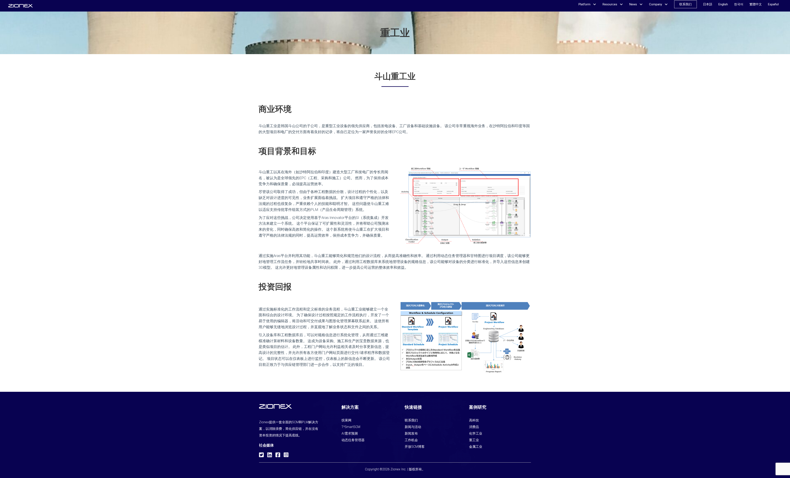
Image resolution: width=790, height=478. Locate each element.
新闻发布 (411, 433)
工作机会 (411, 440)
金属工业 (475, 447)
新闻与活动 (413, 427)
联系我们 (411, 420)
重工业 (474, 440)
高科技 (474, 420)
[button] (261, 454)
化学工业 (475, 433)
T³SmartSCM (351, 427)
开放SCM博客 (415, 447)
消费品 (474, 427)
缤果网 (346, 420)
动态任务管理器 (353, 440)
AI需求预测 (350, 433)
